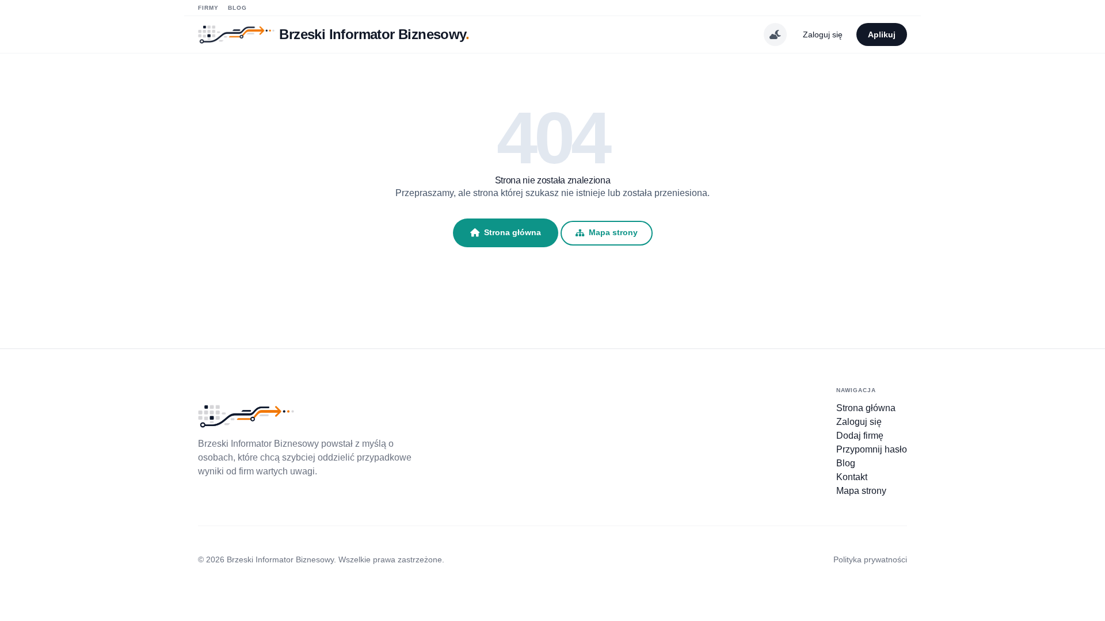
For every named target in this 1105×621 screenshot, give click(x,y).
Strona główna (512, 232)
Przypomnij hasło (871, 449)
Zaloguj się (823, 34)
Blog (237, 8)
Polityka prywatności (870, 559)
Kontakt (851, 477)
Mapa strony (613, 232)
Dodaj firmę (859, 435)
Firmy (208, 8)
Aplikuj (882, 34)
